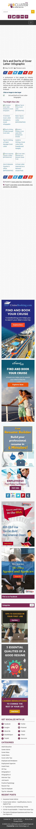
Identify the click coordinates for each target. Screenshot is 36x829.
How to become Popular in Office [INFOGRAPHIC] (8, 167)
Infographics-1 (27, 182)
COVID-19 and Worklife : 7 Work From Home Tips (18, 809)
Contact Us (7, 819)
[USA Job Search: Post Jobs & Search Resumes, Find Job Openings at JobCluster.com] (18, 5)
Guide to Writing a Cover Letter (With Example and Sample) (20, 144)
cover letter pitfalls (24, 185)
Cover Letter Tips (16, 182)
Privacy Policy (18, 821)
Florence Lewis (21, 68)
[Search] (32, 11)
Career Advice (17, 819)
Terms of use (28, 819)
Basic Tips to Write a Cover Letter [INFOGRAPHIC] (20, 119)
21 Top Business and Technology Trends (15, 807)
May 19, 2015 (9, 68)
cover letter (13, 185)
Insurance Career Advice (10, 799)
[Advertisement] (18, 46)
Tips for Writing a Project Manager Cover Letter (8, 143)
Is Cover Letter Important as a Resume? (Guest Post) (20, 167)
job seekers (13, 187)
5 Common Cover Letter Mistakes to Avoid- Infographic (7, 120)
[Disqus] (18, 219)
